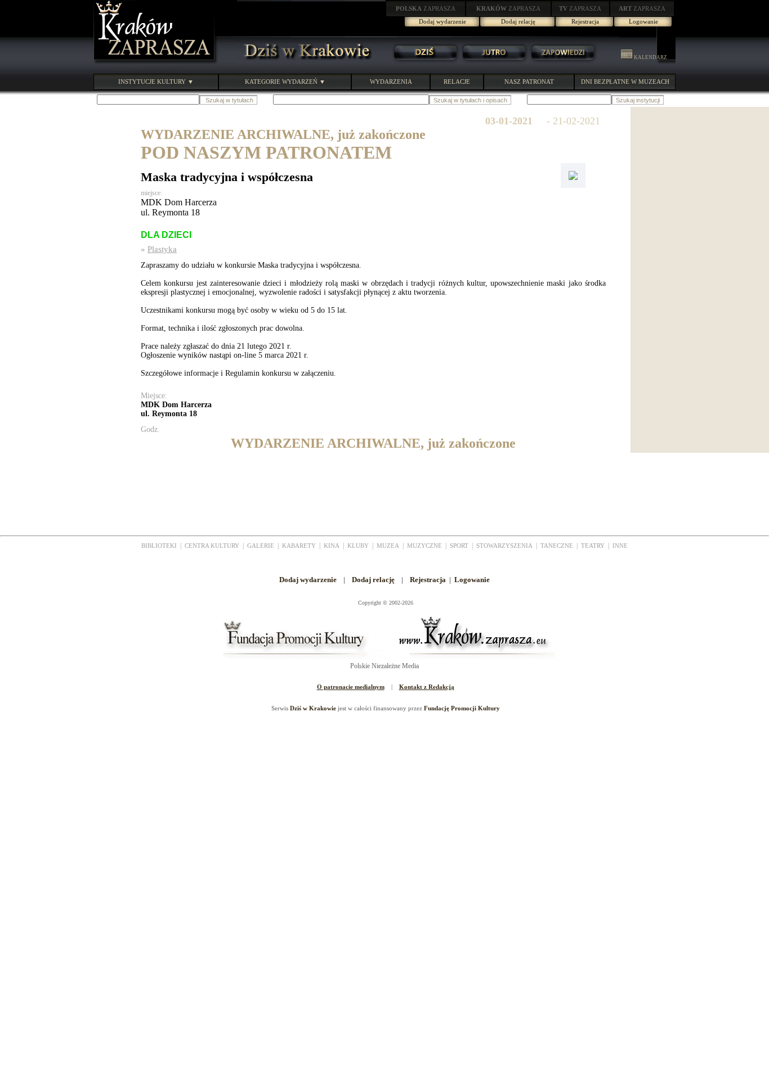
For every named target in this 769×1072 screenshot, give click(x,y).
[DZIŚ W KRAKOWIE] (304, 62)
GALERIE (260, 545)
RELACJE (457, 81)
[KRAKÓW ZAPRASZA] (155, 62)
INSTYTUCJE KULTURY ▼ (156, 81)
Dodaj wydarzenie (442, 21)
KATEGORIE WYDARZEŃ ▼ (285, 81)
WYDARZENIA (391, 81)
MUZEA (388, 545)
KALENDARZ (650, 57)
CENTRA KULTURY (212, 545)
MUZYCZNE (424, 545)
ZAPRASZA (425, 8)
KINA (331, 545)
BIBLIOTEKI (159, 545)
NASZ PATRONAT (529, 81)
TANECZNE (556, 545)
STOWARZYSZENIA (504, 545)
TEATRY (593, 545)
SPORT (459, 545)
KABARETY (299, 545)
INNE (620, 545)
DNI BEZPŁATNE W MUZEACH (625, 81)
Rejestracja (585, 21)
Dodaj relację (518, 21)
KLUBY (358, 545)
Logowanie (643, 21)
